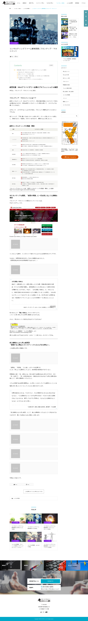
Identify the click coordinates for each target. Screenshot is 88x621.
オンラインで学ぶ (40, 3)
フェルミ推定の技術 (67, 88)
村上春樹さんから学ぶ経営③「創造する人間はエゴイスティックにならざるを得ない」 (30, 78)
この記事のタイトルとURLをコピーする (33, 491)
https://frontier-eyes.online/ (30, 236)
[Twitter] (41, 612)
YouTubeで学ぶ (50, 3)
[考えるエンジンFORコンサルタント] (9, 3)
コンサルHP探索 (14, 43)
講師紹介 (25, 3)
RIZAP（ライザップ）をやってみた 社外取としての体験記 (38, 307)
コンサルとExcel (66, 104)
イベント (65, 98)
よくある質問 (70, 3)
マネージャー (66, 81)
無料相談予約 (50, 581)
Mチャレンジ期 (66, 78)
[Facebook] (43, 612)
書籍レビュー (66, 101)
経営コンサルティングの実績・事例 (25, 74)
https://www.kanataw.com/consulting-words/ (21, 332)
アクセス (83, 3)
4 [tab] (71, 55)
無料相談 (77, 3)
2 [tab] (68, 55)
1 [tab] (67, 55)
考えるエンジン (66, 71)
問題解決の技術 (66, 84)
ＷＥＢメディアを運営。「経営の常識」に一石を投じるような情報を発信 (33, 76)
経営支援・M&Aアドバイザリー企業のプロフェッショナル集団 (31, 70)
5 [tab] (72, 55)
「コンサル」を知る (60, 3)
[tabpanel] (69, 54)
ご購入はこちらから (70, 157)
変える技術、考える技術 (68, 91)
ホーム (18, 3)
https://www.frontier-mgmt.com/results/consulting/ (22, 189)
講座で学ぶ (31, 3)
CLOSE (51, 65)
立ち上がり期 (66, 74)
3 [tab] (69, 55)
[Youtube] (46, 612)
